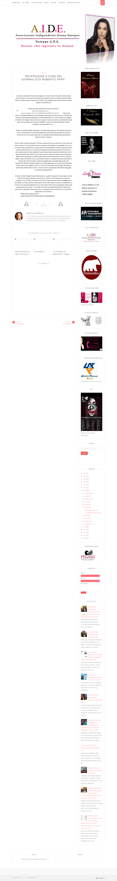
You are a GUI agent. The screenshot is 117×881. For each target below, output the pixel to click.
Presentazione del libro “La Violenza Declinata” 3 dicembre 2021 (90, 748)
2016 (84, 535)
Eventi (46, 2)
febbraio (87, 521)
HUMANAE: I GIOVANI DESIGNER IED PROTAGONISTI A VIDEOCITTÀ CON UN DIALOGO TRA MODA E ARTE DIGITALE (91, 725)
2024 (84, 479)
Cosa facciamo (36, 2)
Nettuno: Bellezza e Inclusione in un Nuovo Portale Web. (94, 770)
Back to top (100, 878)
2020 (84, 490)
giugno (87, 504)
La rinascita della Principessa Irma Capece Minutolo (93, 634)
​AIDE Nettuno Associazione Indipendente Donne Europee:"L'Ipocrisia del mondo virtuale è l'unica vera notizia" (90, 612)
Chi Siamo (25, 2)
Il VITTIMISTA (39, 251)
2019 (84, 527)
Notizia (43, 73)
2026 (84, 473)
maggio (87, 507)
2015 (84, 538)
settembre (88, 499)
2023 (84, 482)
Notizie (53, 2)
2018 (84, 530)
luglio (86, 502)
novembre (88, 493)
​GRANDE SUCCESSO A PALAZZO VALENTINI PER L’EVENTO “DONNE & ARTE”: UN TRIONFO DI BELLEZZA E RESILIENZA (91, 793)
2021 (84, 487)
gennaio (87, 524)
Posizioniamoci (23, 877)
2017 (84, 532)
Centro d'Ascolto (73, 2)
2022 (84, 485)
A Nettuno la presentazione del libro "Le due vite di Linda (95, 677)
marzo (86, 518)
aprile (86, 515)
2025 (84, 476)
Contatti (62, 2)
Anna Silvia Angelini (35, 213)
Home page (16, 2)
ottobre (87, 496)
